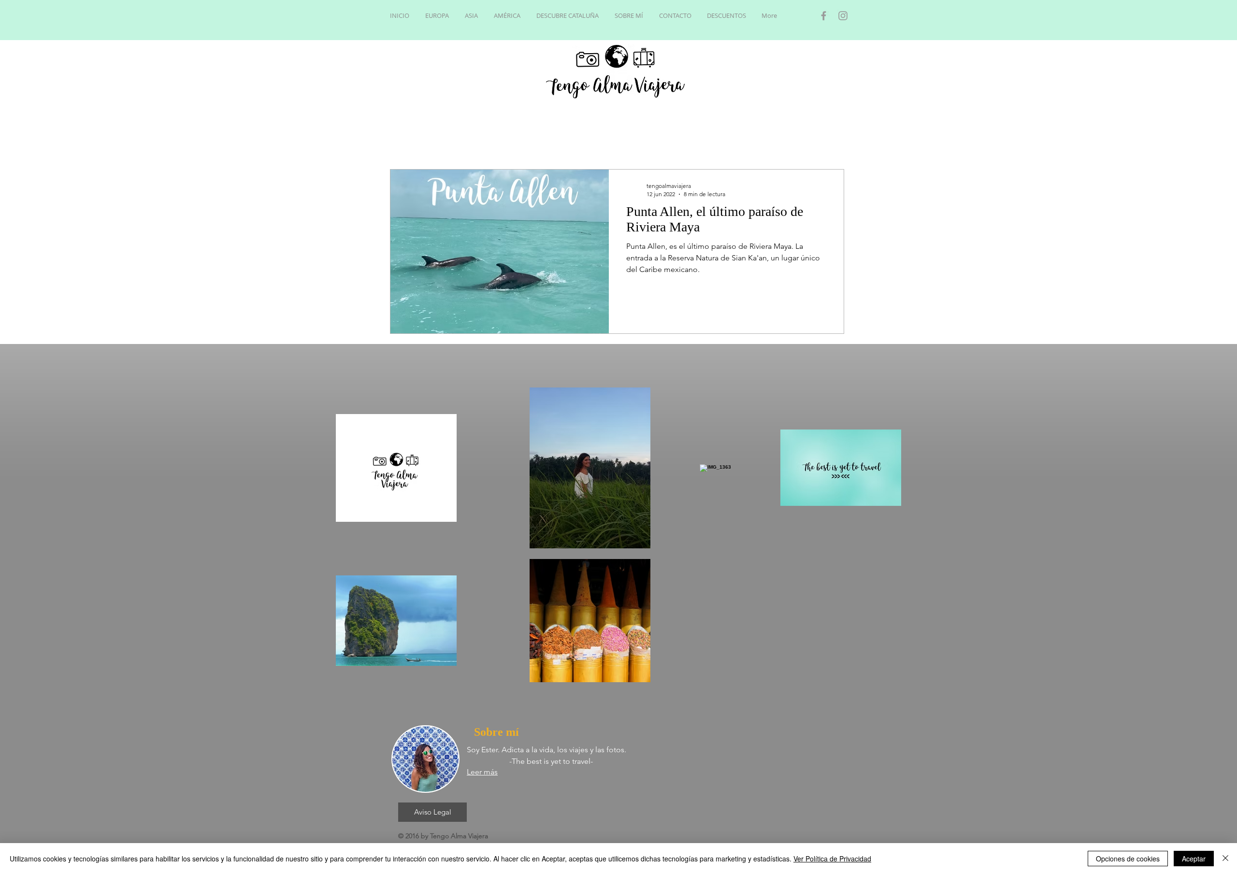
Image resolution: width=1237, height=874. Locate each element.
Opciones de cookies (1128, 858)
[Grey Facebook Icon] (824, 16)
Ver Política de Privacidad (832, 858)
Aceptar (1194, 858)
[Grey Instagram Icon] (843, 16)
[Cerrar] (1225, 858)
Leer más (482, 771)
